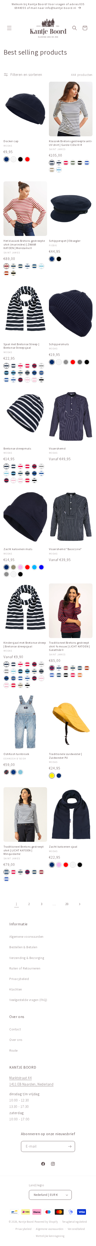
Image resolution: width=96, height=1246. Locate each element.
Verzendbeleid (76, 1229)
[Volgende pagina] (79, 904)
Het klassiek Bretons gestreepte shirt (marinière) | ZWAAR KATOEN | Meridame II (24, 244)
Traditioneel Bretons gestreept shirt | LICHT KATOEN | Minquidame (23, 850)
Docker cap (11, 141)
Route (13, 1050)
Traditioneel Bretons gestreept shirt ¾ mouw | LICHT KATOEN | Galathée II (69, 646)
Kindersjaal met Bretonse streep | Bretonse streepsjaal (24, 644)
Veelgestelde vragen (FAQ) (28, 1000)
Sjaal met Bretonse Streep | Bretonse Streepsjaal (21, 346)
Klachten (15, 989)
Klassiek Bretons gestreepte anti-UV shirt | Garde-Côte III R (71, 143)
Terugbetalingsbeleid (74, 1221)
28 (67, 904)
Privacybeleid (19, 979)
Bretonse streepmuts (17, 448)
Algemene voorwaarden (26, 936)
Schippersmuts (59, 344)
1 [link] (16, 904)
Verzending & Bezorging (26, 958)
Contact (15, 1029)
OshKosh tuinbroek (16, 754)
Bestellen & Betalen (23, 947)
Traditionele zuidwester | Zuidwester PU (65, 755)
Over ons (15, 1040)
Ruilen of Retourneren (25, 968)
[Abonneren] (70, 1146)
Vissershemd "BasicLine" (65, 549)
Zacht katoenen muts (17, 549)
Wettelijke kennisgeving (50, 1236)
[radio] (6, 159)
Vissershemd (57, 448)
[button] (9, 28)
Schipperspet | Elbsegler (64, 240)
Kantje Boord (26, 1221)
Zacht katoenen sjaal (63, 846)
